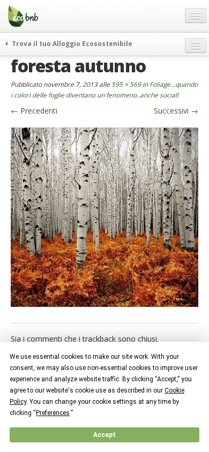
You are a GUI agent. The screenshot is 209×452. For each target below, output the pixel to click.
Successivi (176, 111)
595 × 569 (126, 84)
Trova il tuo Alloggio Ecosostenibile (71, 43)
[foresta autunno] (104, 216)
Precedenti (34, 111)
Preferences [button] (53, 413)
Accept (104, 435)
